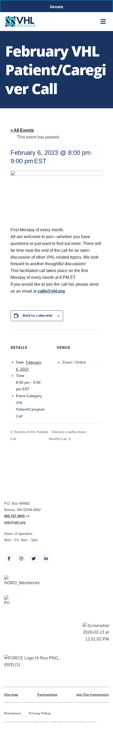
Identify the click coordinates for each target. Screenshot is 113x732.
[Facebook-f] (9, 559)
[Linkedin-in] (46, 559)
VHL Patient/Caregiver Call (30, 409)
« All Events (22, 130)
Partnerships (47, 694)
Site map (11, 694)
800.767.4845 (14, 516)
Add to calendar (38, 316)
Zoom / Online (74, 362)
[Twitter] (34, 559)
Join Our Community (92, 694)
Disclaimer (12, 713)
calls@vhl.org (51, 291)
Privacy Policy (40, 713)
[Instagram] (21, 559)
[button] (103, 21)
